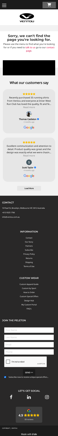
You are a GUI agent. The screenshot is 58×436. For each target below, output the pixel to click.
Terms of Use (29, 266)
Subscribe (29, 250)
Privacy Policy (29, 254)
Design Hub (29, 300)
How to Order (29, 292)
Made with (29, 434)
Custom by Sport (29, 288)
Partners (29, 246)
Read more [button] (29, 107)
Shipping (29, 262)
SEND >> (29, 372)
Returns (29, 258)
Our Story (29, 242)
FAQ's (29, 308)
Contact (29, 238)
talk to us (30, 47)
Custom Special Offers (29, 296)
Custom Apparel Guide (29, 284)
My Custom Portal (29, 304)
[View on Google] (29, 114)
